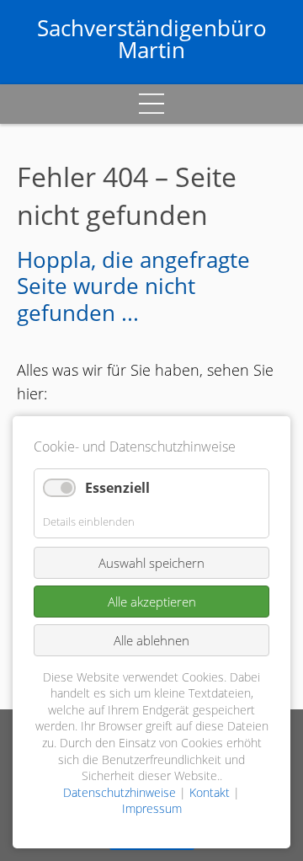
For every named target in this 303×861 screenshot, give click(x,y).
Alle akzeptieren (152, 601)
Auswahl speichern (151, 562)
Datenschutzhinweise (119, 792)
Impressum (152, 808)
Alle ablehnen (151, 640)
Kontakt (209, 792)
